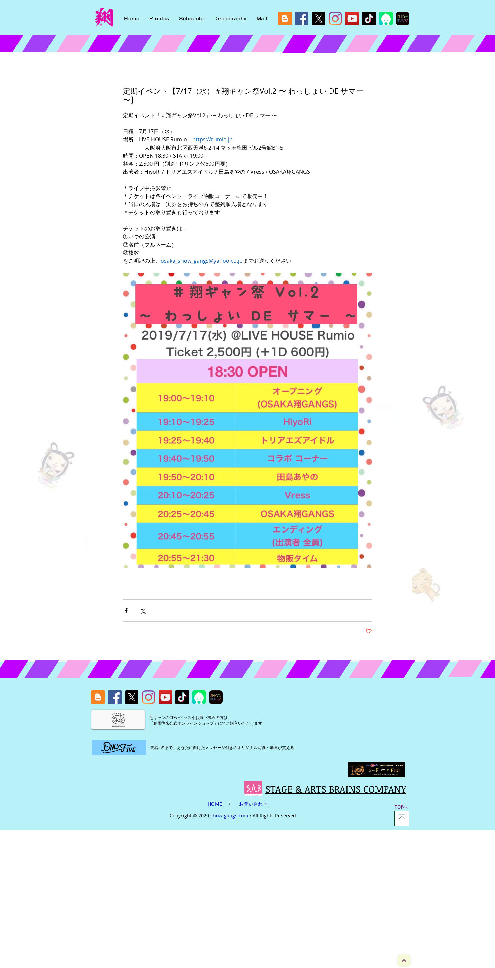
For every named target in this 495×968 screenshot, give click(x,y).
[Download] (401, 818)
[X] (318, 18)
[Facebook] (301, 18)
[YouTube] (352, 18)
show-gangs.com (229, 815)
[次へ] (404, 960)
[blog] (285, 18)
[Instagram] (335, 18)
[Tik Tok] (369, 18)
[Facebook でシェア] (126, 610)
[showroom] (402, 18)
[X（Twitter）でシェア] (142, 610)
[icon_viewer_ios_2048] (386, 18)
